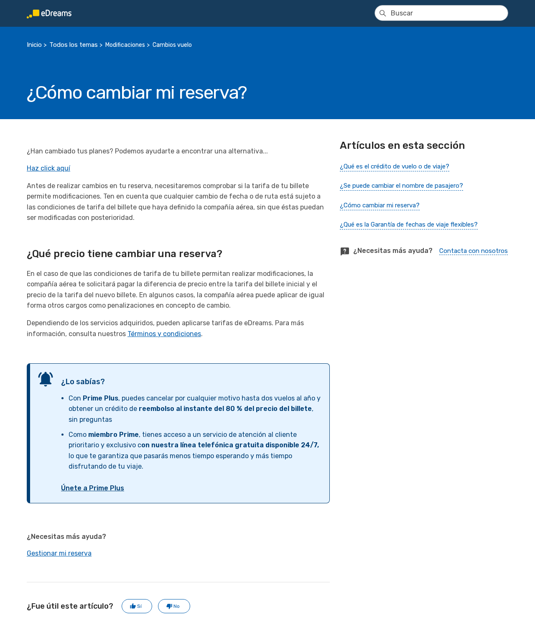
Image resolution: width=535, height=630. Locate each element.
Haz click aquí (48, 168)
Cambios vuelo (172, 44)
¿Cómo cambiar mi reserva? (380, 205)
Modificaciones (125, 44)
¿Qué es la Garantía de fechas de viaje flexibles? (409, 224)
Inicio (34, 44)
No (176, 606)
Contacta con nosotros (473, 251)
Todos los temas (73, 44)
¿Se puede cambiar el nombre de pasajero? (401, 185)
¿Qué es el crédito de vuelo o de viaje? (394, 166)
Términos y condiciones (164, 334)
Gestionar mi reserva (59, 553)
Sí (139, 606)
